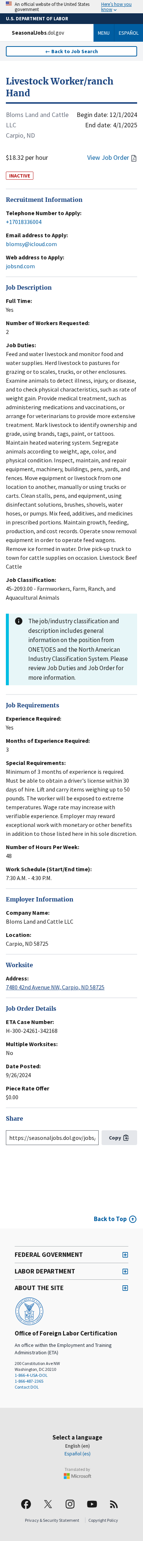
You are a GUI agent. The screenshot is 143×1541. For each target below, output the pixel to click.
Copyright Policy (103, 1520)
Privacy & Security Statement (52, 1520)
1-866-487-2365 (29, 1381)
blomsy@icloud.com (31, 244)
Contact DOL (27, 1387)
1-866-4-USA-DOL (31, 1375)
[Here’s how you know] (71, 6)
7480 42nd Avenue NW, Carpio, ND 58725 (55, 987)
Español (129, 33)
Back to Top (110, 1219)
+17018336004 (23, 221)
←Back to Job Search (71, 51)
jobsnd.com (20, 266)
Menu (104, 33)
